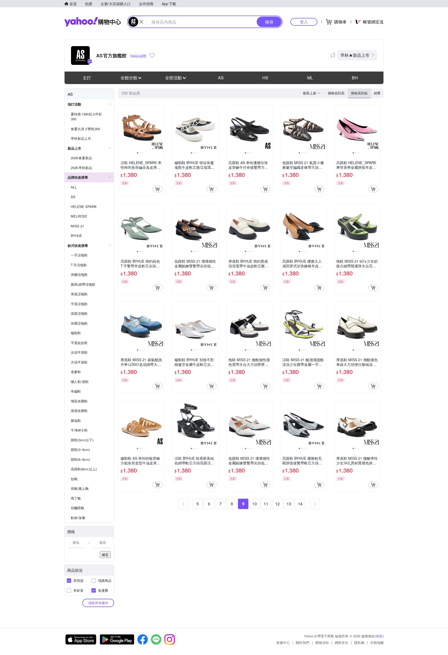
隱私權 (359, 642)
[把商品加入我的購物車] (158, 189)
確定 (105, 554)
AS (221, 78)
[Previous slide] (121, 127)
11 (266, 504)
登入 (304, 21)
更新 (379, 635)
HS (265, 78)
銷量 (377, 92)
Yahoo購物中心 (92, 22)
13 (288, 504)
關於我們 (302, 642)
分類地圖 (377, 642)
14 (300, 504)
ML (310, 78)
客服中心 (283, 642)
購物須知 (322, 642)
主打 (87, 78)
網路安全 (341, 642)
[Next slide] (161, 127)
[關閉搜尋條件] (141, 22)
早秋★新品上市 (354, 55)
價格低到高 (336, 92)
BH (355, 78)
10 (254, 504)
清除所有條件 (98, 602)
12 (277, 504)
